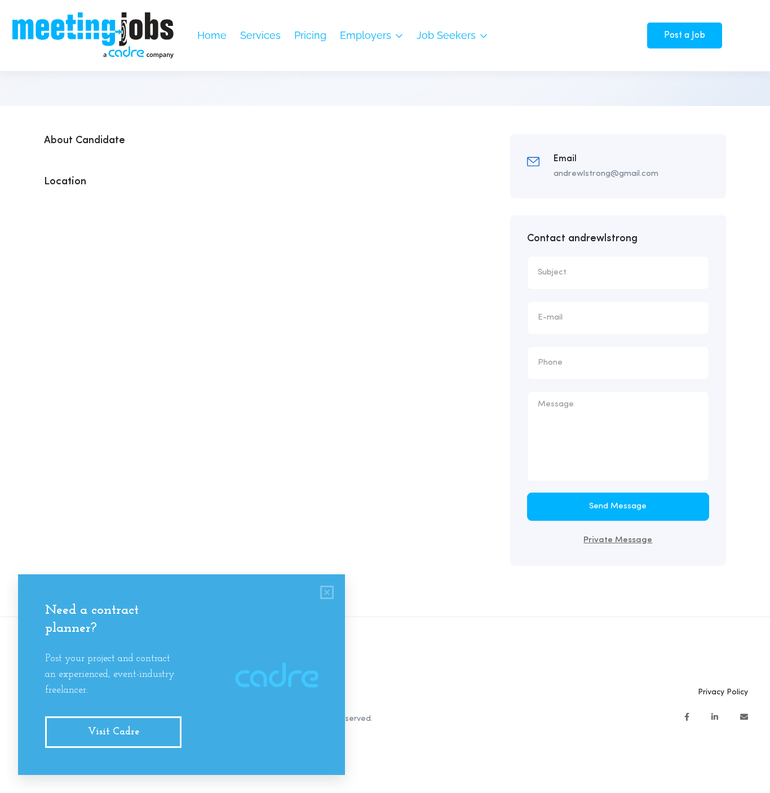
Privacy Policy (723, 692)
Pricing (310, 35)
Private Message (617, 540)
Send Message (618, 506)
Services (260, 35)
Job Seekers (448, 35)
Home (212, 35)
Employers (367, 35)
